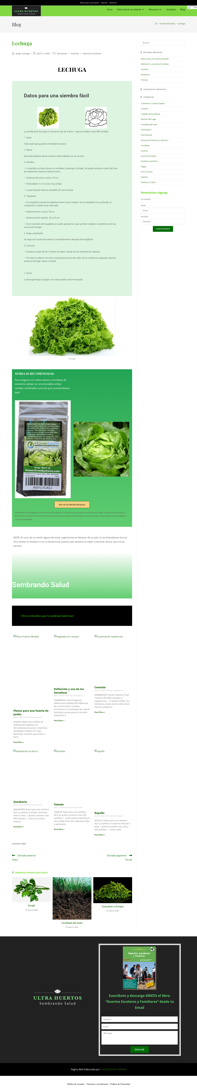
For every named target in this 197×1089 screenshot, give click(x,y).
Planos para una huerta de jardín (155, 58)
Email (143, 205)
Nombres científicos (149, 161)
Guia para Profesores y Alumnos (154, 140)
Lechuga (181, 23)
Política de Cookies (76, 1084)
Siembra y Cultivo (148, 182)
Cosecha (100, 687)
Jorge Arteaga (23, 53)
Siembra (144, 177)
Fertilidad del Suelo (72, 923)
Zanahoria (20, 802)
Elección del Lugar (148, 119)
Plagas (143, 166)
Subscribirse (163, 229)
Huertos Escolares (92, 53)
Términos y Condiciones (97, 1084)
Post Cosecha (146, 171)
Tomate (59, 804)
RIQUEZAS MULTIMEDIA (113, 1069)
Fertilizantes (146, 129)
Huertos (104, 2)
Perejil (31, 905)
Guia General (146, 135)
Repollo (99, 813)
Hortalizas (62, 53)
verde (23, 844)
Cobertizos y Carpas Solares (153, 103)
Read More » (18, 742)
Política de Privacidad (120, 1084)
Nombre (144, 216)
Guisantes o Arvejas (113, 906)
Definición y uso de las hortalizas (155, 64)
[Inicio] (156, 23)
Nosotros (113, 2)
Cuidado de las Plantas (150, 114)
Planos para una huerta (89, 2)
